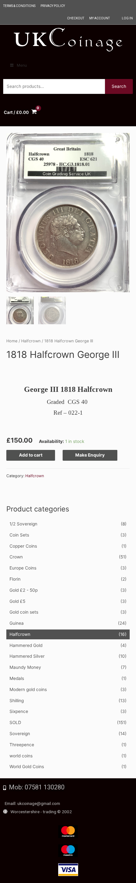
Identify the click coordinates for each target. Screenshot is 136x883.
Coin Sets (19, 534)
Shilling (16, 700)
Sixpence (18, 711)
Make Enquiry (90, 455)
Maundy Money (25, 667)
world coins (21, 755)
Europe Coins (22, 567)
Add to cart (30, 455)
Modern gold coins (28, 689)
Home (11, 341)
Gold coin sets (23, 612)
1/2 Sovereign (23, 523)
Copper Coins (23, 546)
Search (119, 86)
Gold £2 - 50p (23, 590)
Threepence (21, 744)
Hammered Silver (27, 656)
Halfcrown (19, 634)
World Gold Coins (26, 766)
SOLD (15, 722)
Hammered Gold (25, 645)
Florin (15, 579)
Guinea (16, 623)
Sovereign (19, 733)
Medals (16, 678)
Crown (16, 556)
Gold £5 (17, 601)
